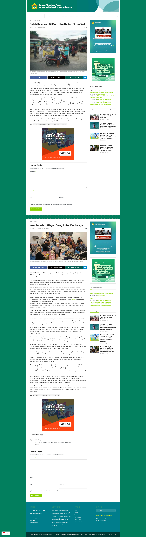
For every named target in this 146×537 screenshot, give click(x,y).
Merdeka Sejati (101, 94)
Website (61, 197)
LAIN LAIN (64, 16)
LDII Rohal (63, 124)
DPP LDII (36, 534)
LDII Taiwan (36, 395)
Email (31, 198)
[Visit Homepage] (73, 7)
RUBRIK (57, 16)
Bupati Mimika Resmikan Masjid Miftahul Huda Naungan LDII (60, 523)
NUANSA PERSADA (78, 522)
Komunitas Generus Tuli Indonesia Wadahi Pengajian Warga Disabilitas (101, 91)
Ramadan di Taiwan (46, 395)
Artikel (35, 221)
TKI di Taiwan (56, 395)
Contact (76, 512)
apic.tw (74, 299)
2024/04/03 (33, 27)
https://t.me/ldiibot (101, 520)
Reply (37, 444)
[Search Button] (116, 16)
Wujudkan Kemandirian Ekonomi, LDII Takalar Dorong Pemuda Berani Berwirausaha (61, 517)
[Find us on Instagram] (113, 534)
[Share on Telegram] (85, 77)
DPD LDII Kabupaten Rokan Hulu (41, 124)
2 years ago (42, 440)
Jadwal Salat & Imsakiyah (80, 515)
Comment (33, 171)
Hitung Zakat (77, 517)
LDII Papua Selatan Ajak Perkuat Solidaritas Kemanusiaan (102, 96)
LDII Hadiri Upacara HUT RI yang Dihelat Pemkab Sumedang (108, 116)
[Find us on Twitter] (111, 534)
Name (32, 191)
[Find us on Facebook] (109, 534)
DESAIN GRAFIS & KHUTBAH (77, 16)
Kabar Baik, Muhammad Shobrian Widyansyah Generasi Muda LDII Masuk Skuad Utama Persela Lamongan (108, 137)
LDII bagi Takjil (55, 124)
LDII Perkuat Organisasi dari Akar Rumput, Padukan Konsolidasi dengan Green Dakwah (61, 511)
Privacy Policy (77, 519)
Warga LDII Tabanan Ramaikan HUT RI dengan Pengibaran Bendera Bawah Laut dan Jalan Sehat (108, 125)
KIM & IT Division (48, 534)
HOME (41, 16)
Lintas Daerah (37, 20)
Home (31, 20)
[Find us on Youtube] (115, 534)
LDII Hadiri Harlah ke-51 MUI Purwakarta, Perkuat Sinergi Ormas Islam (100, 100)
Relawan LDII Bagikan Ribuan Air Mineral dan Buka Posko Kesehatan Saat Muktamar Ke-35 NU (107, 148)
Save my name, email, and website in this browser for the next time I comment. (51, 204)
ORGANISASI (49, 16)
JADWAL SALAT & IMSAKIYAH (95, 16)
